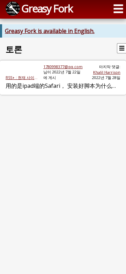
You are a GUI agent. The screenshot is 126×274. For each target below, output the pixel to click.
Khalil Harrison (106, 72)
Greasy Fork (46, 8)
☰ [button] (118, 8)
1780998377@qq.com (63, 66)
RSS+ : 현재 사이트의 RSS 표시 (22, 77)
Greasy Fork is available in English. (49, 31)
